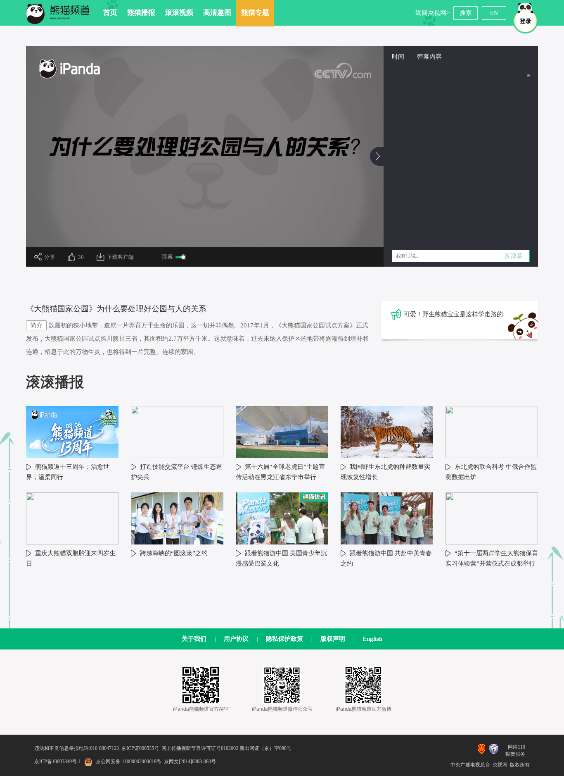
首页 (110, 13)
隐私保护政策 (284, 638)
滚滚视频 (179, 13)
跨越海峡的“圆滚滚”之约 (174, 553)
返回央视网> (432, 13)
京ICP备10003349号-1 (57, 761)
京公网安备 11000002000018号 (128, 761)
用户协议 (236, 638)
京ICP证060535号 (140, 748)
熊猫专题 (255, 13)
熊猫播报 (141, 13)
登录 (525, 21)
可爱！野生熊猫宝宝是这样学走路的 (453, 314)
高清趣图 (217, 13)
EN (494, 13)
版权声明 (332, 638)
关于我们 (194, 638)
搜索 (466, 13)
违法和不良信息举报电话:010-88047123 (76, 748)
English (372, 638)
